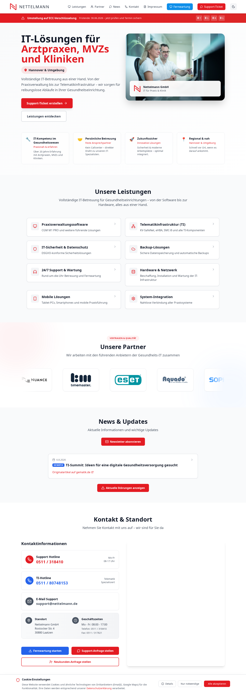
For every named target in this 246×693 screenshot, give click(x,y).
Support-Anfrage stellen (98, 651)
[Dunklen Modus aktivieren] (233, 6)
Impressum (155, 7)
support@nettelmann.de (56, 603)
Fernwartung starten (47, 651)
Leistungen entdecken (44, 116)
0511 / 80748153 (52, 583)
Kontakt (134, 7)
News (116, 7)
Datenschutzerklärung (99, 688)
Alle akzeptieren (217, 683)
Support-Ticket (213, 7)
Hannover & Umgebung (46, 70)
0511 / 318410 (49, 561)
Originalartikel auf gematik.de (71, 472)
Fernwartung (182, 7)
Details (169, 683)
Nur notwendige (190, 683)
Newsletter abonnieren (125, 442)
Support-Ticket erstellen (45, 103)
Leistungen (79, 7)
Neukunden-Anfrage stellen (72, 662)
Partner (99, 7)
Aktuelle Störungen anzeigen (125, 488)
